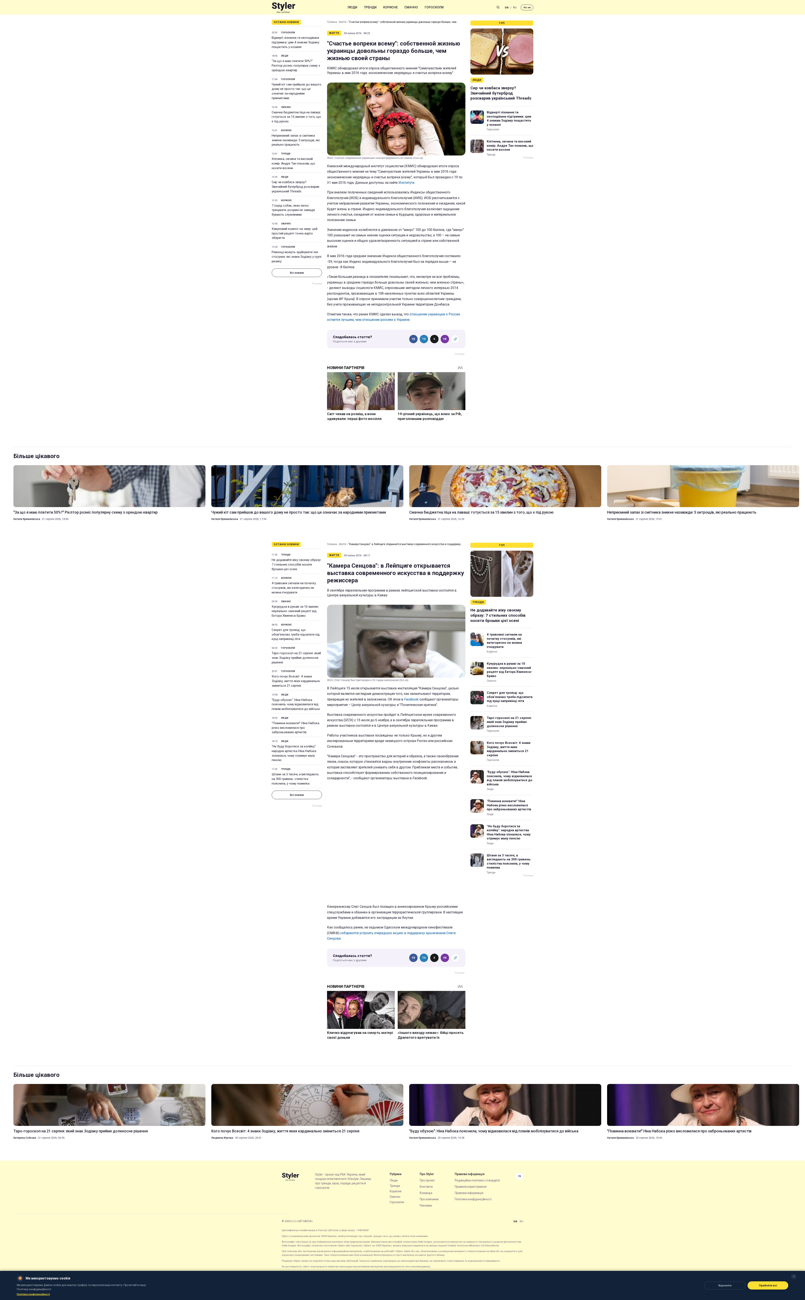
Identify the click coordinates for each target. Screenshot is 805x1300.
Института (406, 183)
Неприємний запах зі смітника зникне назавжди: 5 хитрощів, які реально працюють (296, 140)
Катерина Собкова (24, 1137)
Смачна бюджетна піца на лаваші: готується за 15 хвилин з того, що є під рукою (296, 116)
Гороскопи (434, 7)
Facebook (411, 699)
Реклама (426, 1205)
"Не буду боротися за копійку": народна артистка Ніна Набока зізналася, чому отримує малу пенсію (294, 753)
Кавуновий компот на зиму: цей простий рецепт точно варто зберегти (294, 233)
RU (515, 7)
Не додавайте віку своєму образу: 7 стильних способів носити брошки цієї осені (296, 564)
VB (445, 339)
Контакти (426, 1186)
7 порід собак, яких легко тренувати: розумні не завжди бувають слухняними (293, 210)
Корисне (390, 7)
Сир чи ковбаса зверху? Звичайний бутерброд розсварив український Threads (295, 186)
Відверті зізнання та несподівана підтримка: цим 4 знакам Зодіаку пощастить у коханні (295, 42)
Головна (332, 22)
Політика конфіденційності (473, 1199)
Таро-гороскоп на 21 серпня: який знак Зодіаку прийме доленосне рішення (296, 657)
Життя (342, 22)
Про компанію (429, 1199)
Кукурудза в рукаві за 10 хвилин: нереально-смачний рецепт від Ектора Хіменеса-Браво (295, 611)
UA (507, 7)
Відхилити (724, 1285)
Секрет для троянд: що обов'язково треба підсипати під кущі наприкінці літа (296, 634)
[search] (498, 7)
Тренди (370, 7)
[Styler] (283, 7)
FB (413, 339)
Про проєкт (427, 1180)
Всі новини (297, 272)
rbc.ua (527, 7)
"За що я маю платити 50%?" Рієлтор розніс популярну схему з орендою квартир (296, 65)
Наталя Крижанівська (26, 519)
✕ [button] (794, 1276)
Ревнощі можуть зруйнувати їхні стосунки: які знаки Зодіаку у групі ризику (296, 256)
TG (424, 339)
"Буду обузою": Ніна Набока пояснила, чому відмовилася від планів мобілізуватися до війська (296, 704)
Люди (352, 7)
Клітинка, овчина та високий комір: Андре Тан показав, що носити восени (293, 163)
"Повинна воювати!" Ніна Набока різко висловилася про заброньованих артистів (295, 727)
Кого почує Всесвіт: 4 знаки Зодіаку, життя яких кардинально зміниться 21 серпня (296, 681)
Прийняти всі (768, 1285)
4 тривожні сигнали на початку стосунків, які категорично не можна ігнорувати (294, 587)
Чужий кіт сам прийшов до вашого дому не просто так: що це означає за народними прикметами (296, 91)
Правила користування (471, 1186)
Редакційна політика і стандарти (477, 1180)
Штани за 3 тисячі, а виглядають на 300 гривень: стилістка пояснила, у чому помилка (295, 778)
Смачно (411, 7)
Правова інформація (469, 1193)
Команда (426, 1193)
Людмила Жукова (222, 1137)
